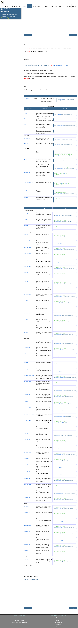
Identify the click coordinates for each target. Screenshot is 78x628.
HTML (30, 6)
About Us (58, 620)
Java (8, 6)
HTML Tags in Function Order (8, 16)
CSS (34, 6)
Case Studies (67, 6)
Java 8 (19, 618)
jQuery (47, 6)
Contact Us (58, 622)
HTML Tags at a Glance (6, 13)
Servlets (14, 6)
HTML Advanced (4, 10)
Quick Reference (56, 6)
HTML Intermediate (5, 8)
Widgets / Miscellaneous (31, 579)
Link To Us (58, 624)
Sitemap (58, 618)
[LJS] (2, 2)
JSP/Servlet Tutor (19, 620)
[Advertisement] (50, 20)
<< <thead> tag (28, 34)
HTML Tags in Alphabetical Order (9, 14)
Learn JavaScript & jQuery (19, 622)
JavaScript (40, 6)
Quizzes (74, 6)
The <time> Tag (5, 18)
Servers (24, 6)
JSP (19, 6)
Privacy (58, 627)
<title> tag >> (73, 34)
